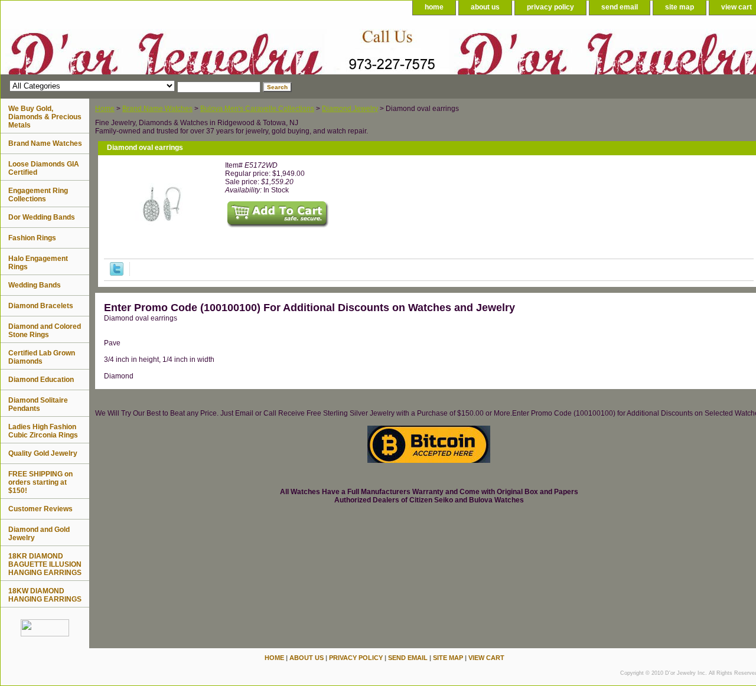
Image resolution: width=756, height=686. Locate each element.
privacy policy (550, 7)
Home (105, 108)
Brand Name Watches (157, 108)
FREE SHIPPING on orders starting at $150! (40, 482)
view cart (486, 657)
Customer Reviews (40, 509)
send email (619, 7)
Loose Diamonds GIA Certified (43, 168)
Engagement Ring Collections (38, 195)
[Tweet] (116, 273)
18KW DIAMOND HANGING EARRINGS (45, 595)
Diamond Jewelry (350, 108)
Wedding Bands (34, 285)
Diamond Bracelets (40, 306)
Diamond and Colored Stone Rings (44, 330)
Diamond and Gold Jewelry (39, 533)
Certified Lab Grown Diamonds (41, 357)
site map (679, 7)
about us (485, 7)
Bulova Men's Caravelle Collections (257, 108)
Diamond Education (41, 379)
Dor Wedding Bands (41, 217)
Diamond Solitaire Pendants (38, 404)
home (434, 7)
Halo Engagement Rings (38, 262)
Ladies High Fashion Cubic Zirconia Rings (43, 431)
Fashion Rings (32, 238)
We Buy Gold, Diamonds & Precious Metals (45, 116)
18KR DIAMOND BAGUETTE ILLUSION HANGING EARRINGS (45, 564)
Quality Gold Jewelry (42, 453)
